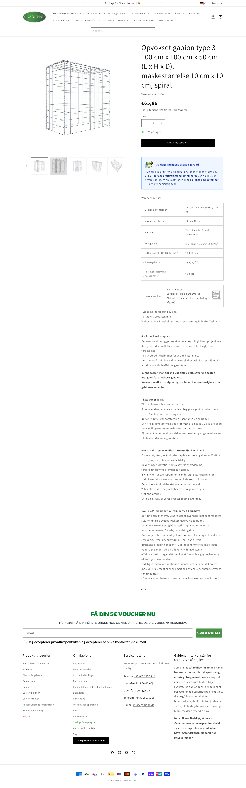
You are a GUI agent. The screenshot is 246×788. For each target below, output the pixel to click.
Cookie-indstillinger (84, 675)
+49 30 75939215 (144, 697)
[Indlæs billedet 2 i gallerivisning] (58, 166)
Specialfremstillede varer (36, 663)
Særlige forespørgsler (85, 722)
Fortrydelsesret (81, 681)
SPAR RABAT (209, 633)
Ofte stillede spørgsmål (86, 704)
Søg (75, 734)
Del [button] (146, 588)
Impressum (79, 663)
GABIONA (119, 780)
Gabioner (28, 669)
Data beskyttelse (82, 669)
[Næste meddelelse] (162, 3)
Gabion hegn (29, 686)
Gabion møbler (31, 698)
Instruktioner (80, 716)
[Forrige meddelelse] (84, 3)
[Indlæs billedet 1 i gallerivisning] (39, 166)
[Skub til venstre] (26, 166)
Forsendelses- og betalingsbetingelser (94, 686)
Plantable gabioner (33, 675)
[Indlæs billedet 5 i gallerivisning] (116, 166)
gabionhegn (196, 687)
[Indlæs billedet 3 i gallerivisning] (78, 166)
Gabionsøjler (29, 681)
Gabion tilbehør (31, 692)
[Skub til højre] (129, 166)
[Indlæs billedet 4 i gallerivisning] (97, 166)
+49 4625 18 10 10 (144, 676)
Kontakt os (79, 698)
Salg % (26, 716)
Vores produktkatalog (85, 728)
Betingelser (79, 692)
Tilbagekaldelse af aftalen (90, 740)
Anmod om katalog (33, 710)
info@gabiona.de (143, 705)
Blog (75, 710)
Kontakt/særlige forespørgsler (39, 704)
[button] (68, 13)
